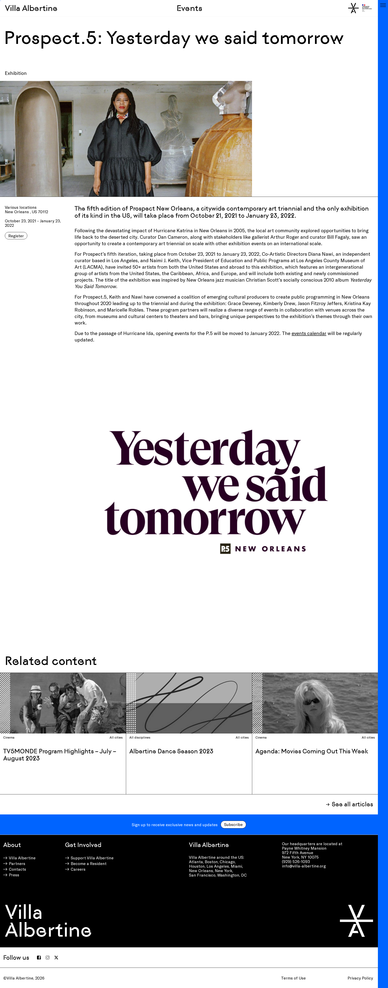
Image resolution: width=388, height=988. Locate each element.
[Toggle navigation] (383, 5)
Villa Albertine (31, 8)
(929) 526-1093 (296, 861)
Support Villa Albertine (92, 857)
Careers (78, 869)
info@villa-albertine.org (304, 865)
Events (189, 8)
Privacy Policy (360, 977)
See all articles (352, 804)
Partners (17, 863)
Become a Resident (88, 863)
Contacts (17, 869)
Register (16, 235)
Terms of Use (293, 977)
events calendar (309, 333)
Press (14, 874)
